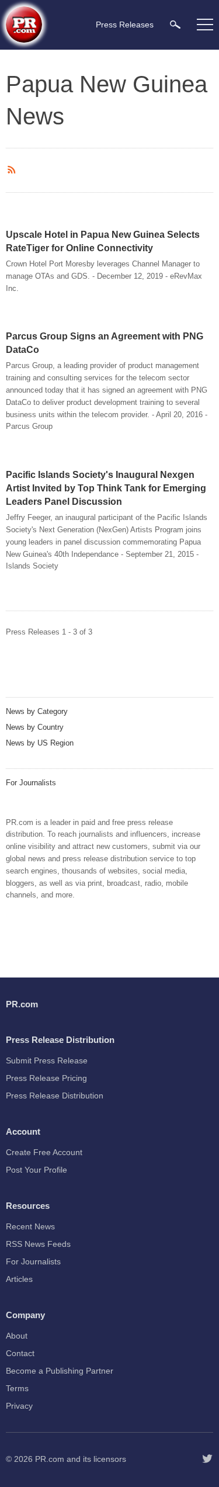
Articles (19, 1279)
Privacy (19, 1405)
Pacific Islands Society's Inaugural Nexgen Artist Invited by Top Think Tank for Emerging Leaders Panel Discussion (106, 488)
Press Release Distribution (54, 1095)
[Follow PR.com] (207, 1459)
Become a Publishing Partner (59, 1370)
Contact (20, 1353)
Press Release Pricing (46, 1078)
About (16, 1335)
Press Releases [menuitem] (125, 24)
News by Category (37, 711)
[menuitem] (175, 24)
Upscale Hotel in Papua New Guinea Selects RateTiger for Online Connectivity (103, 241)
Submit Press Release (47, 1060)
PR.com (49, 1459)
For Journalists (31, 782)
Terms (17, 1388)
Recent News (30, 1226)
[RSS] (13, 170)
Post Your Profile (36, 1169)
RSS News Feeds (38, 1244)
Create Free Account (44, 1152)
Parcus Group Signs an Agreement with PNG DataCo (104, 343)
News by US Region (40, 743)
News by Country (35, 727)
